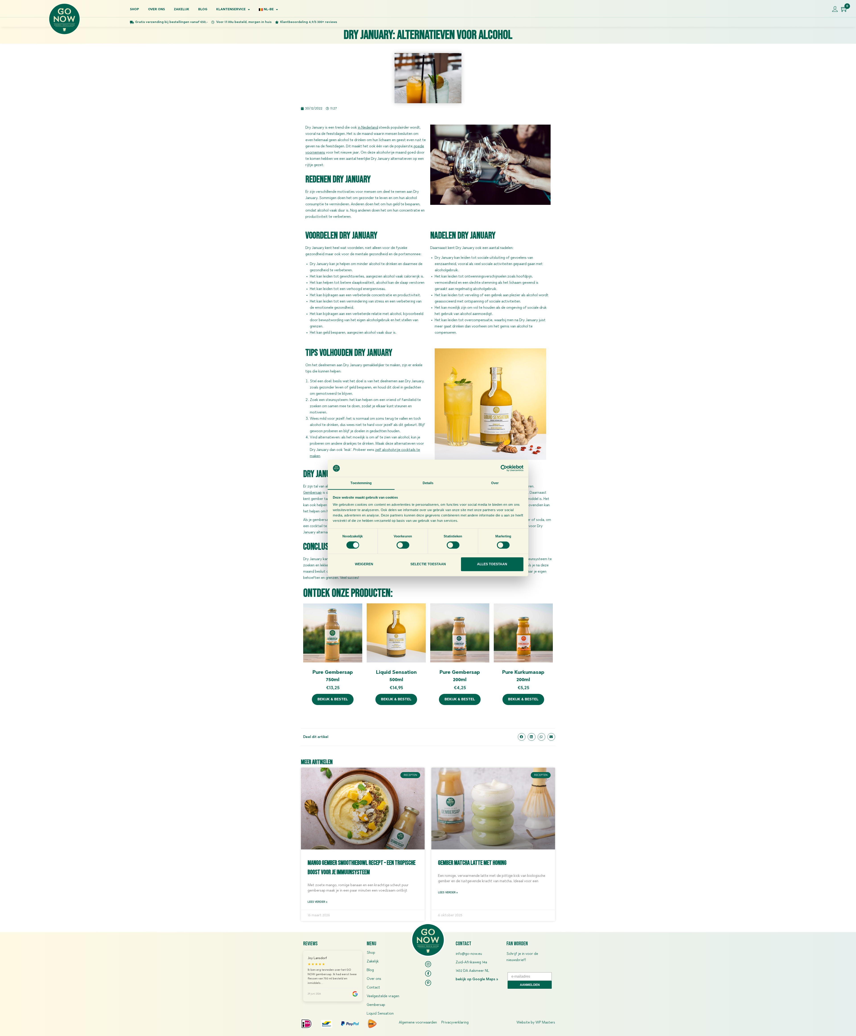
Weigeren (364, 564)
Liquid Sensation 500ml (396, 676)
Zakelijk (181, 9)
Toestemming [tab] (361, 483)
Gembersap (312, 493)
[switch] (403, 545)
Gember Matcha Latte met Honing (472, 863)
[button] (521, 737)
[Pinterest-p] (428, 983)
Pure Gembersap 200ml (460, 676)
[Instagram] (428, 964)
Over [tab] (495, 483)
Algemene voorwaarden (418, 1022)
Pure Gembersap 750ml (333, 676)
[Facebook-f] (428, 973)
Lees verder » (317, 902)
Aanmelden (530, 985)
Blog (202, 9)
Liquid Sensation (380, 1013)
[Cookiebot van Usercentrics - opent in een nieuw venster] (503, 468)
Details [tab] (428, 483)
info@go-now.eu (469, 954)
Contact (373, 987)
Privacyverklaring (455, 1022)
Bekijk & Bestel (332, 699)
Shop (134, 9)
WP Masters (545, 1022)
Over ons (156, 9)
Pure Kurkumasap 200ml (523, 676)
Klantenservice (231, 9)
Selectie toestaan (428, 564)
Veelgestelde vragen (383, 996)
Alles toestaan (492, 564)
